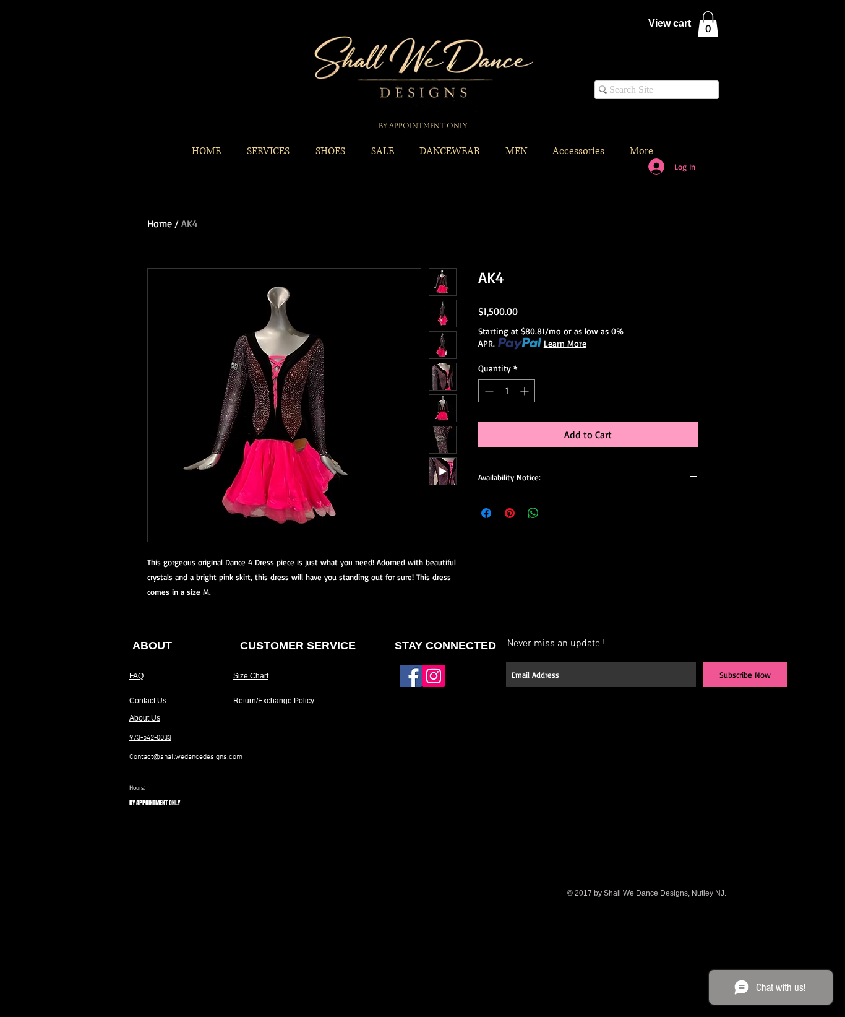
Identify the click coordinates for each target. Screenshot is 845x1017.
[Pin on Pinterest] (509, 513)
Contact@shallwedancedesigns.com (185, 757)
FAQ (136, 676)
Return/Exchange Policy (273, 700)
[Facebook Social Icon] (411, 676)
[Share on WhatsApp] (533, 513)
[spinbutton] (506, 391)
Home (159, 223)
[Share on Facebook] (486, 513)
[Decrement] (487, 391)
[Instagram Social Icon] (433, 676)
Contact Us (147, 700)
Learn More (565, 343)
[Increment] (525, 391)
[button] (708, 24)
